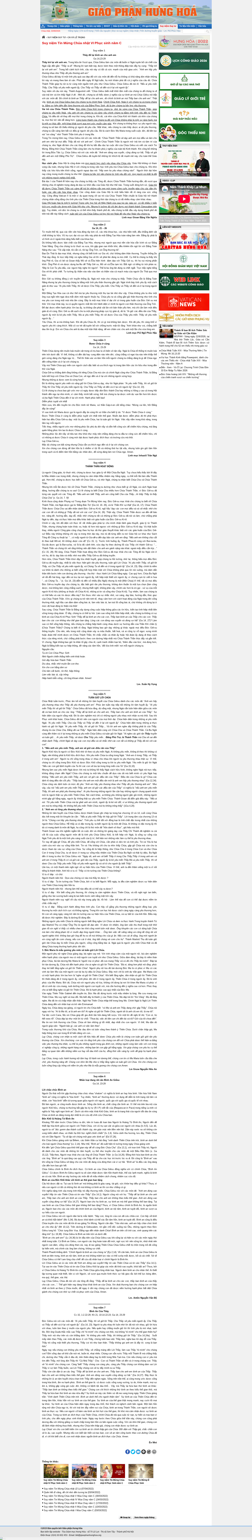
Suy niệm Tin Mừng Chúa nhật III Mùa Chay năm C (69, 1503)
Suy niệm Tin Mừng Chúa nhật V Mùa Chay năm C (69, 1496)
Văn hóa (202, 26)
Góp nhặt (134, 31)
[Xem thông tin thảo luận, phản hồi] (154, 1451)
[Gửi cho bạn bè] (138, 1451)
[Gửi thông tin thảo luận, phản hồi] (149, 1451)
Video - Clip (168, 181)
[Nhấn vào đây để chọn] (145, 1517)
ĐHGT (107, 26)
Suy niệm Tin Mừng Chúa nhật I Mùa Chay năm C (69, 1510)
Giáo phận (65, 26)
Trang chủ (52, 26)
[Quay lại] (125, 1517)
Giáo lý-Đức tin (120, 26)
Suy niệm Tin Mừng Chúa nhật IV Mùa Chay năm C (69, 1499)
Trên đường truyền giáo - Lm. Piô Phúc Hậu (160, 31)
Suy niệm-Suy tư (168, 26)
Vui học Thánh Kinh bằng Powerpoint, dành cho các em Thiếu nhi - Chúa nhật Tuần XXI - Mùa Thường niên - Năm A (184, 360)
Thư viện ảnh (169, 146)
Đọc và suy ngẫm (120, 31)
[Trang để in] (143, 1453)
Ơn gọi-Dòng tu (149, 26)
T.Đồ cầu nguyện (103, 31)
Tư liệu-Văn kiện (187, 26)
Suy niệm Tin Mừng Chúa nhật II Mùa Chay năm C (69, 1506)
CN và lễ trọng (86, 31)
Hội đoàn (135, 26)
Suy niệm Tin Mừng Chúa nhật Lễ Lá (62, 1488)
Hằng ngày (73, 31)
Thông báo (78, 26)
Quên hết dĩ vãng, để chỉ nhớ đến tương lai (65, 1492)
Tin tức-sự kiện (93, 26)
